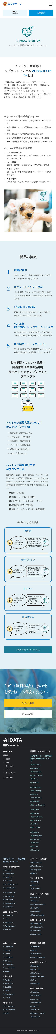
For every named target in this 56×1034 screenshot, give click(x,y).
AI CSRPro (6, 998)
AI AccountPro (35, 1003)
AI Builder (34, 950)
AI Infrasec (34, 846)
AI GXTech (34, 794)
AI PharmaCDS (35, 772)
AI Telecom (34, 782)
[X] (18, 745)
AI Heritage (34, 882)
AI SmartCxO (35, 1010)
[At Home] (14, 4)
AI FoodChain (35, 827)
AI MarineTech (35, 820)
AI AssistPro (34, 992)
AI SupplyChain (35, 870)
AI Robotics (7, 870)
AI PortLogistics (36, 836)
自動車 (8, 759)
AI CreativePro (35, 930)
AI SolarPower (35, 787)
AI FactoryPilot (8, 874)
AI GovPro (7, 990)
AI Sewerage (34, 983)
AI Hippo (6, 919)
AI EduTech (34, 885)
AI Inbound (34, 901)
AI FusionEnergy (36, 775)
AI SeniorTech (8, 922)
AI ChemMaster (8, 1006)
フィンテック (10, 773)
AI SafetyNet (34, 801)
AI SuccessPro (35, 996)
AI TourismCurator (37, 915)
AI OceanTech (35, 839)
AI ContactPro (35, 999)
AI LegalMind (8, 957)
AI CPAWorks (8, 964)
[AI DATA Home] (12, 740)
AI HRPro (33, 873)
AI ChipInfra (34, 810)
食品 (7, 762)
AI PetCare (7, 929)
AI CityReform (35, 973)
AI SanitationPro (9, 1010)
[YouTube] (9, 745)
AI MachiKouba (8, 896)
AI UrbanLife (34, 966)
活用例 (5, 755)
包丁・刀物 (10, 766)
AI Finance (7, 954)
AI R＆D (6, 1013)
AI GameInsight (35, 934)
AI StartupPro (35, 1017)
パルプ (8, 769)
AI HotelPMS (34, 908)
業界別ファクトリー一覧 (40, 751)
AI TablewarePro (9, 903)
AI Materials (34, 813)
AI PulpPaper (8, 877)
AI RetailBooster (36, 866)
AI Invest (6, 971)
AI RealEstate (35, 947)
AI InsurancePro (9, 968)
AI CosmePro (8, 915)
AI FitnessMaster (9, 926)
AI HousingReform (37, 976)
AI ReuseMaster (36, 862)
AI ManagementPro (37, 1013)
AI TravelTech (35, 897)
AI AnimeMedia (35, 798)
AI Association (8, 994)
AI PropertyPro (35, 954)
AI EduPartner (35, 889)
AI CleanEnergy (35, 791)
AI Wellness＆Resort (37, 904)
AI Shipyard (34, 832)
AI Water (33, 980)
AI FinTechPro (8, 947)
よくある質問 (8, 777)
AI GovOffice (7, 987)
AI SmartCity (34, 969)
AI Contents (34, 850)
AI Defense (34, 779)
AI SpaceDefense (36, 817)
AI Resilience (34, 843)
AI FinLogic (7, 950)
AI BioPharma (35, 765)
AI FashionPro (8, 907)
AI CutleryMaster (9, 888)
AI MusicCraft (8, 900)
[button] (50, 4)
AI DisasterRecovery (37, 805)
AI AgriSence (7, 980)
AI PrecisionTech (9, 893)
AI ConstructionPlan (37, 957)
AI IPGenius (7, 961)
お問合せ (41, 12)
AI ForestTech (8, 983)
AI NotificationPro (36, 927)
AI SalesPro (34, 1006)
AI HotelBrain (35, 911)
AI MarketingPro (36, 923)
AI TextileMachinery (10, 884)
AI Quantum (34, 768)
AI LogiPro (34, 824)
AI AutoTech (7, 881)
